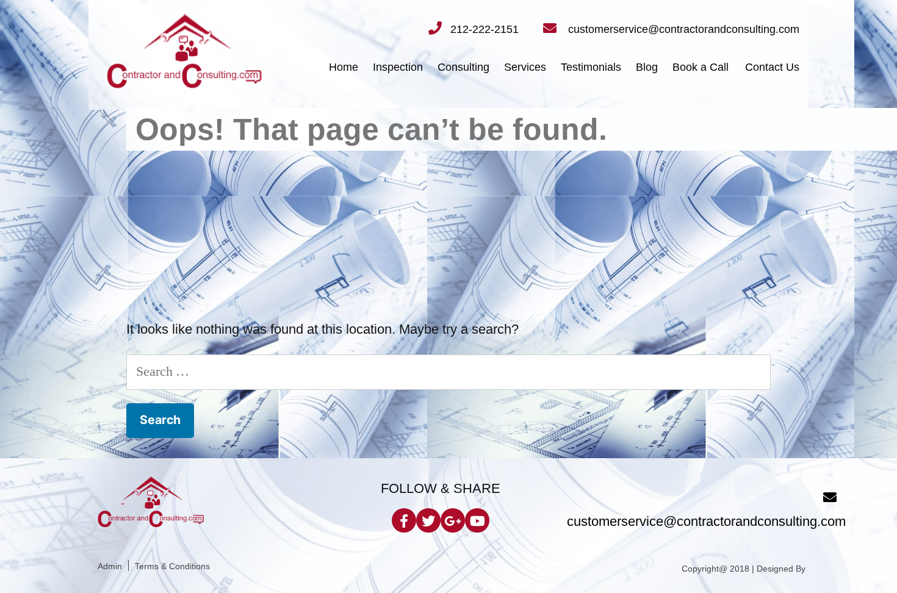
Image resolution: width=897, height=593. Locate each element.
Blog (647, 67)
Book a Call (700, 67)
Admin (110, 566)
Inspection (398, 67)
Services (525, 67)
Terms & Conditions (172, 566)
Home (343, 67)
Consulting (463, 67)
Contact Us (772, 67)
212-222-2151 (484, 29)
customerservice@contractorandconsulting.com (682, 29)
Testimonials (591, 67)
